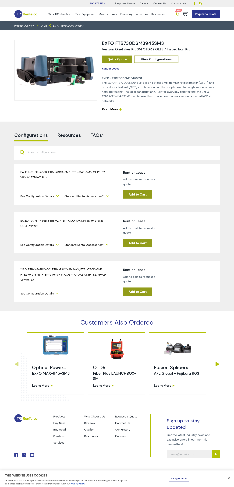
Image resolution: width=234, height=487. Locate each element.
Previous (16, 364)
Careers (144, 3)
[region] (117, 478)
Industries (141, 14)
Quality (89, 429)
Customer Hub (179, 3)
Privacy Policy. (78, 483)
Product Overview (24, 25)
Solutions (59, 436)
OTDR (44, 25)
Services (58, 443)
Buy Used (59, 429)
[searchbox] (43, 152)
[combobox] (117, 153)
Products (59, 416)
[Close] (228, 478)
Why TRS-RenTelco (60, 14)
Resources (158, 14)
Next (217, 364)
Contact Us (159, 3)
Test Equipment (85, 14)
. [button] (55, 363)
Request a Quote (126, 416)
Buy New (59, 423)
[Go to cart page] (185, 14)
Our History (122, 429)
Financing (126, 14)
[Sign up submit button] (216, 454)
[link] (56, 364)
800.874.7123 (97, 3)
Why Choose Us (94, 416)
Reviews (89, 423)
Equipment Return (125, 3)
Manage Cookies (179, 478)
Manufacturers (108, 14)
